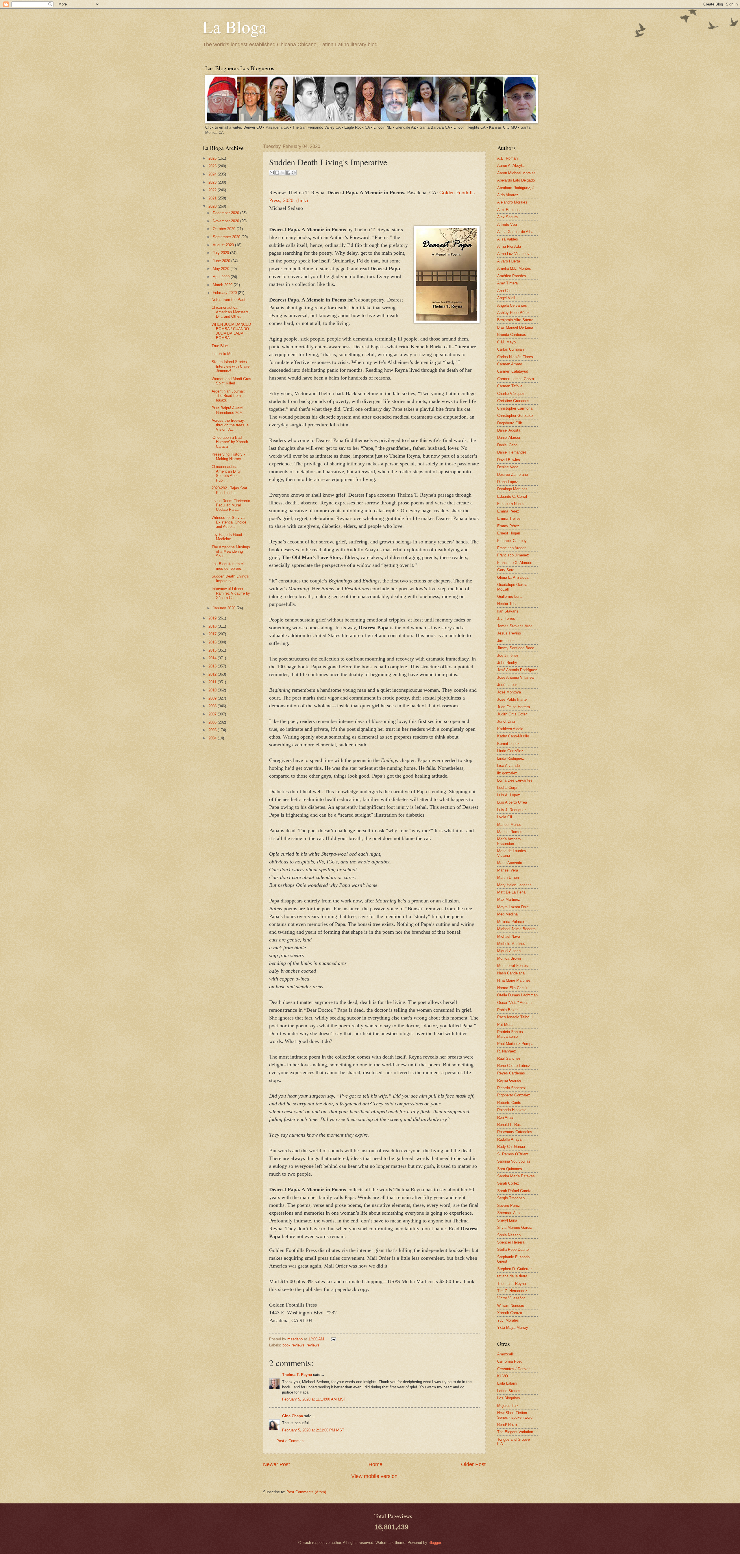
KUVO (502, 1376)
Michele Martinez (511, 943)
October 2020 (224, 229)
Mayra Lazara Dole (513, 907)
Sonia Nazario (509, 1235)
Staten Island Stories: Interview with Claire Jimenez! (230, 366)
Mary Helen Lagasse (514, 885)
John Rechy (507, 663)
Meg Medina (507, 914)
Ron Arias (505, 1117)
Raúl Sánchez (509, 1058)
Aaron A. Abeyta (510, 165)
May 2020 (221, 269)
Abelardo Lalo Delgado (516, 180)
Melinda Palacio (510, 922)
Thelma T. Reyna (297, 1374)
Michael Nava (508, 936)
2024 (213, 174)
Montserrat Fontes (512, 965)
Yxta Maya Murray (512, 1327)
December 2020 (226, 213)
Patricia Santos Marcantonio (510, 1034)
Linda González (510, 751)
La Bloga (234, 26)
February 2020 (225, 293)
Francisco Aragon (511, 548)
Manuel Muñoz (509, 824)
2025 (213, 166)
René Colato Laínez (513, 1065)
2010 (213, 690)
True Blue (220, 346)
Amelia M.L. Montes (514, 268)
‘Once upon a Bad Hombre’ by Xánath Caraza (230, 442)
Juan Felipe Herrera (513, 707)
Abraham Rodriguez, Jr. (516, 188)
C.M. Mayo (506, 342)
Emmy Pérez (508, 526)
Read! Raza (507, 1424)
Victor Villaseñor (511, 1298)
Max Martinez (508, 899)
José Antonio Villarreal (515, 677)
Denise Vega (507, 467)
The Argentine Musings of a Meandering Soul (231, 551)
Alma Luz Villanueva (514, 253)
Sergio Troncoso (511, 1198)
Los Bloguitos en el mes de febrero (228, 566)
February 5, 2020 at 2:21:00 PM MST (313, 1430)
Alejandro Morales (512, 202)
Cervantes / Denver (513, 1369)
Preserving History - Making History (228, 456)
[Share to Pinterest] (294, 172)
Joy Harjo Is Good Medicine (227, 536)
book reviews (293, 1345)
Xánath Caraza (509, 1313)
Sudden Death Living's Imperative (230, 578)
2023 (213, 182)
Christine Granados (513, 401)
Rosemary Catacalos (514, 1132)
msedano (295, 1339)
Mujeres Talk (508, 1405)
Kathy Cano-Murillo (513, 736)
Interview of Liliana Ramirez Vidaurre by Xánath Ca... (231, 593)
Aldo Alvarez (507, 195)
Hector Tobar (508, 604)
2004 (213, 738)
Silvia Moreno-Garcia (514, 1227)
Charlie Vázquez (511, 393)
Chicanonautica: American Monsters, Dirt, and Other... (231, 312)
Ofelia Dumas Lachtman (517, 995)
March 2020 (223, 285)
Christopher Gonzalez (515, 415)
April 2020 (222, 277)
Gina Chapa (292, 1416)
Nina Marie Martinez (514, 980)
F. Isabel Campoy (512, 541)
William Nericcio (510, 1305)
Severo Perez (508, 1205)
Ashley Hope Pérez (513, 312)
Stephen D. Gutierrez (514, 1269)
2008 (213, 706)
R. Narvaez (506, 1051)
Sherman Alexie (510, 1213)
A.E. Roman (507, 158)
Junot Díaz (506, 721)
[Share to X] (283, 172)
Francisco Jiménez (513, 555)
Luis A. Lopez (508, 795)
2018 (213, 626)
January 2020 (224, 608)
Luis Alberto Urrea (512, 802)
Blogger (434, 1542)
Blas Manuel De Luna (515, 327)
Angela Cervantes (512, 305)
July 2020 (221, 253)
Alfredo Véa (507, 224)
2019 (213, 618)
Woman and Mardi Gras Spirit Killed (231, 381)
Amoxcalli (505, 1354)
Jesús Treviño (509, 633)
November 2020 (226, 221)
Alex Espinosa (509, 210)
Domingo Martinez (512, 489)
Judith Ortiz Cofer (512, 714)
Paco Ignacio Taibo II (515, 1017)
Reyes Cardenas (511, 1073)
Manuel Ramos (509, 832)
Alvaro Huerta (508, 261)
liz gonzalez (507, 773)
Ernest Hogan (508, 533)
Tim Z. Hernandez (512, 1291)
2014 (213, 658)
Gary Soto (505, 570)
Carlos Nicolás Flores (515, 357)
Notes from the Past (228, 299)
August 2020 (224, 245)
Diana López (507, 482)
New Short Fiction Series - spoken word (514, 1415)
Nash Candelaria (511, 973)
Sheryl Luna (507, 1220)
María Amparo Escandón (509, 841)
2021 (213, 198)
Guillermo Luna (509, 596)
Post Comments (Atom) (306, 1492)
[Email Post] (332, 1339)
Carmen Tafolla (509, 386)
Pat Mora (505, 1024)
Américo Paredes (511, 276)
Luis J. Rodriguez (511, 810)
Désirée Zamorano (512, 474)
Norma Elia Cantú (512, 988)
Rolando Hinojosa (511, 1110)
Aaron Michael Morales (516, 173)
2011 (213, 682)
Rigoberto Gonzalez (513, 1095)
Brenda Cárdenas (511, 334)
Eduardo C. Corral (512, 496)
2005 (213, 730)
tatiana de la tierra (512, 1276)
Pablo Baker (507, 1010)
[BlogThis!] (277, 172)
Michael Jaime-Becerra (516, 929)
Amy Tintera (507, 283)
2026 (213, 158)
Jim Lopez (506, 641)
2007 (213, 714)
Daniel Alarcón (509, 437)
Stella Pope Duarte (513, 1249)
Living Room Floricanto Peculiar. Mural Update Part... (231, 505)
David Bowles (508, 460)
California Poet (509, 1361)
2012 (213, 674)
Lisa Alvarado (508, 765)
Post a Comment (290, 1441)
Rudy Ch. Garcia (511, 1146)
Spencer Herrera (510, 1242)
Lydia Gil (504, 817)
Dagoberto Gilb (509, 423)
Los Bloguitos (508, 1398)
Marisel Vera (507, 870)
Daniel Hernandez (512, 452)
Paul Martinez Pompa (515, 1043)
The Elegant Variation (515, 1432)
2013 (213, 666)
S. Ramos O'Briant (512, 1154)
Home (375, 1464)
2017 (213, 634)
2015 (213, 650)
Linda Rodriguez (510, 758)
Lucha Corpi (507, 787)
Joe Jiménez (508, 655)
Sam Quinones (509, 1169)
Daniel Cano (507, 445)
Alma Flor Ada (509, 246)
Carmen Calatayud (512, 371)
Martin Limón (508, 877)
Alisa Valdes (507, 239)
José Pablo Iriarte (512, 699)
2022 (213, 190)
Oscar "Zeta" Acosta (514, 1002)
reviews (313, 1345)
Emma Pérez (508, 511)
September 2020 (227, 237)
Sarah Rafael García (514, 1191)
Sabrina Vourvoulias (513, 1161)
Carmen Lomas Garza (515, 379)
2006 (213, 722)
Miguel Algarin (509, 951)
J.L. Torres (506, 618)
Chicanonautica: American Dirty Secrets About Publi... (226, 473)
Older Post (473, 1464)
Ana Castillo (507, 290)
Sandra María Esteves (516, 1176)
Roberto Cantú (509, 1102)
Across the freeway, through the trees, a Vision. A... (230, 425)
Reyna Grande (509, 1080)
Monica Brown (509, 958)
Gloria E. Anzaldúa (512, 577)
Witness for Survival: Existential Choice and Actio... (229, 522)
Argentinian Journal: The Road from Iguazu (228, 395)
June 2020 (222, 261)
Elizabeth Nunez (511, 504)
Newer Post (276, 1464)
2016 (213, 642)
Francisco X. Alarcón (514, 562)
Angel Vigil (506, 298)
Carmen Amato (509, 364)
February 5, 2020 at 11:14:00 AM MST (314, 1399)
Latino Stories (508, 1391)
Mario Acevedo (509, 863)
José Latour (507, 684)
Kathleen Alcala (510, 729)
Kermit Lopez (508, 743)
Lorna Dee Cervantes (514, 780)
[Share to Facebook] (288, 172)
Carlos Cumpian (510, 349)
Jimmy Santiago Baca (515, 648)
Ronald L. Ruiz (509, 1124)
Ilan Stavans (507, 611)
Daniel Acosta (508, 430)
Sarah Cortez (508, 1183)
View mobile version (374, 1476)
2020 (213, 206)
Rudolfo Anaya (509, 1139)
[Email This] (272, 172)
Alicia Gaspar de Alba (515, 232)
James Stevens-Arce (514, 626)
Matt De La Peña (511, 892)
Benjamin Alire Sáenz (515, 320)
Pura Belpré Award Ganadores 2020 (227, 410)
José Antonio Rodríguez (517, 670)
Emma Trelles (509, 518)
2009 (213, 698)
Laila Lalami (507, 1383)
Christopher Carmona (514, 408)
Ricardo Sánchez (511, 1088)
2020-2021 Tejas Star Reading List (229, 490)
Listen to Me (222, 354)
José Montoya (509, 692)
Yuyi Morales (508, 1320)
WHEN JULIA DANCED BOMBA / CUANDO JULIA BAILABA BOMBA (231, 331)
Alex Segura (507, 217)
